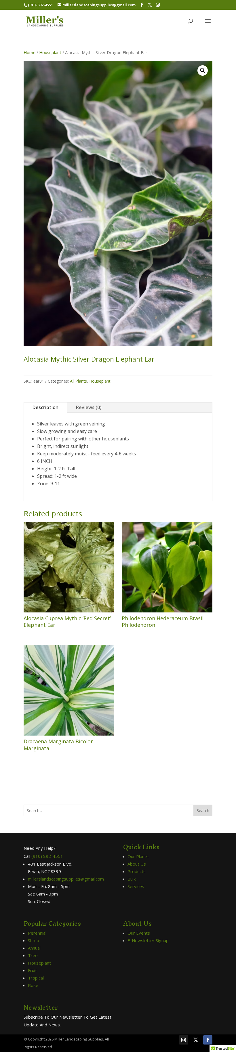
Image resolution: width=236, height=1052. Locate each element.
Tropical (36, 978)
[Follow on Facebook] (207, 1040)
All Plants (78, 381)
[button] (202, 70)
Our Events (138, 933)
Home (29, 52)
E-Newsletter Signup (148, 940)
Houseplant (50, 52)
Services (135, 886)
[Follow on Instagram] (183, 1040)
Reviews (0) (89, 407)
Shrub (33, 940)
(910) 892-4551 (47, 856)
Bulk (131, 879)
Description (45, 407)
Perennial (37, 933)
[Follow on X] (195, 1040)
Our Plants (138, 856)
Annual (34, 948)
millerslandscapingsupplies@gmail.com (66, 879)
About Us (136, 864)
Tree (33, 955)
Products (136, 871)
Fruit (32, 970)
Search (203, 810)
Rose (33, 985)
